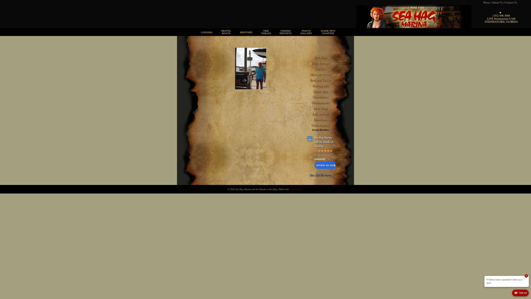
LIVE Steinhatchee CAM (501, 18)
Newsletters (320, 97)
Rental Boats (226, 32)
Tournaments (320, 102)
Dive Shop (320, 108)
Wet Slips (320, 57)
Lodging (207, 32)
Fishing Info (320, 85)
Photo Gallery (306, 32)
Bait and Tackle (320, 80)
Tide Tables (266, 32)
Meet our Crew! (320, 74)
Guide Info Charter (328, 32)
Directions (320, 119)
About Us (497, 2)
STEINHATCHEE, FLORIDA (501, 22)
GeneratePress (296, 189)
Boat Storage (320, 63)
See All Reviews (320, 175)
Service (320, 68)
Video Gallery (320, 125)
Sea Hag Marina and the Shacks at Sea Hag (324, 142)
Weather (246, 32)
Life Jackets (320, 114)
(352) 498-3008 (501, 15)
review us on (324, 165)
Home (486, 2)
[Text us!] (520, 293)
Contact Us (511, 2)
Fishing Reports (286, 32)
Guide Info (320, 91)
